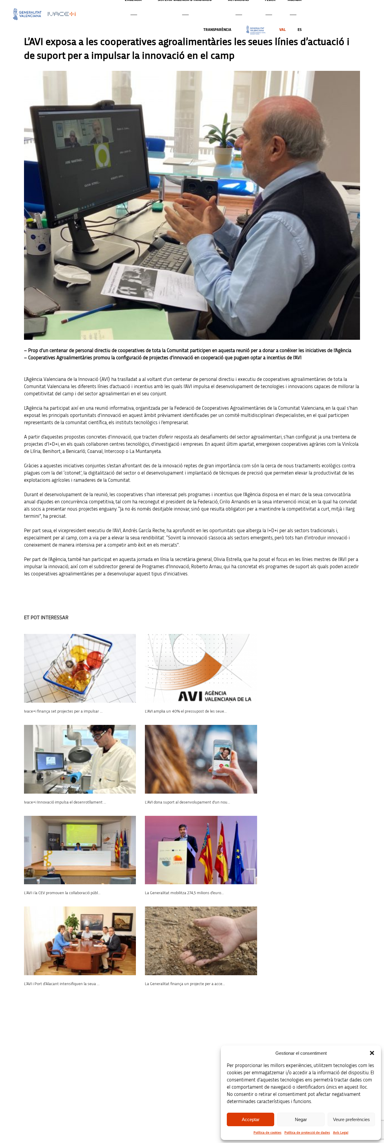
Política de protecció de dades (307, 1132)
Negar (301, 1119)
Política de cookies (267, 1132)
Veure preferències (351, 1119)
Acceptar (251, 1119)
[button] (372, 1053)
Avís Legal (340, 1132)
